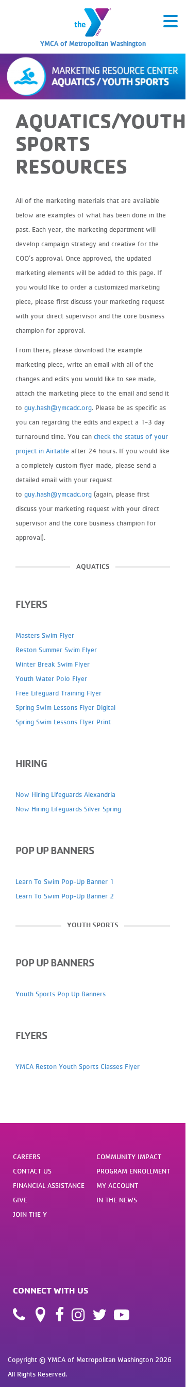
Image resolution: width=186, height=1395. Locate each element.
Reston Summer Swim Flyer (56, 649)
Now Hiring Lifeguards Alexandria (65, 794)
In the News (116, 1200)
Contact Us (32, 1171)
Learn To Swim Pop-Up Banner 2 (64, 896)
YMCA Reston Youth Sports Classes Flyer (77, 1066)
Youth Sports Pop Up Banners (61, 994)
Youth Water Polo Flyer (51, 678)
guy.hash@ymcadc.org (58, 407)
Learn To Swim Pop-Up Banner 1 (64, 881)
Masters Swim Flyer (44, 635)
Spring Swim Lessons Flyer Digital (65, 707)
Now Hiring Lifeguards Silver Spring (68, 809)
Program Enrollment (133, 1171)
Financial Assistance (48, 1185)
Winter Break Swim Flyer (52, 664)
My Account (117, 1185)
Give (20, 1200)
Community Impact (128, 1156)
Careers (26, 1156)
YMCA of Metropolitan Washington (93, 43)
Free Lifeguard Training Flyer (58, 693)
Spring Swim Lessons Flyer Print (63, 722)
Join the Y (30, 1214)
